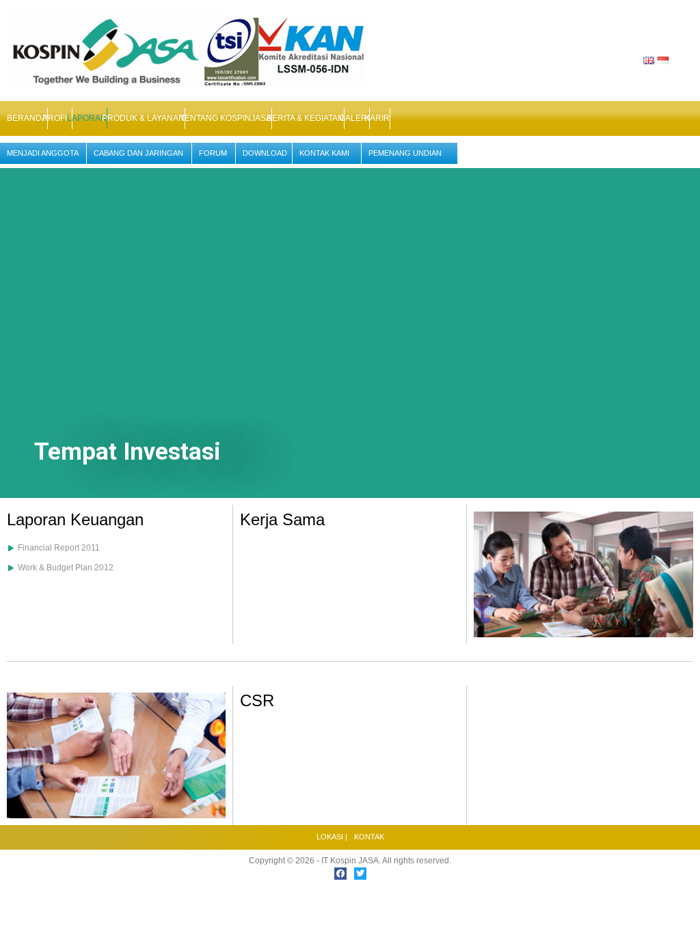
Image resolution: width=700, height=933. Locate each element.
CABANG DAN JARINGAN (138, 153)
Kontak (369, 837)
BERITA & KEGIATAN (305, 118)
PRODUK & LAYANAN (143, 118)
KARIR (377, 118)
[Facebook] (340, 873)
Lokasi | (332, 837)
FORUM (213, 153)
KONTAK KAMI (324, 153)
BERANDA (27, 118)
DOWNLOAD (265, 153)
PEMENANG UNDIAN (405, 153)
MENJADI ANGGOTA (43, 153)
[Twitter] (360, 873)
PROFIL (57, 118)
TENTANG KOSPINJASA (225, 118)
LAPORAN (87, 118)
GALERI (354, 118)
